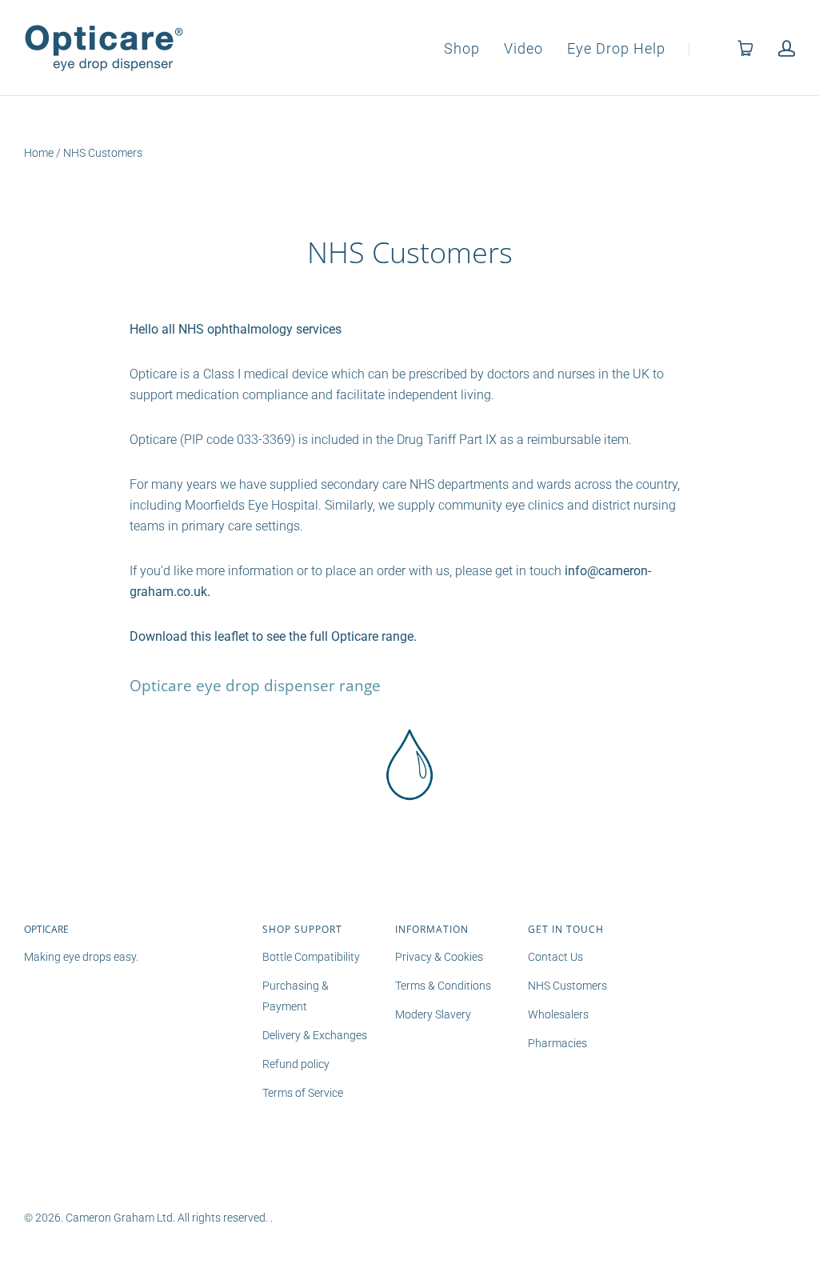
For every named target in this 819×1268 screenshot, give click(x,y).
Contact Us (555, 956)
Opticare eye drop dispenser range (255, 685)
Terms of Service (302, 1092)
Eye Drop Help (616, 49)
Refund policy (296, 1064)
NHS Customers (567, 985)
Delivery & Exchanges (314, 1035)
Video (523, 49)
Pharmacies (557, 1043)
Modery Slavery (433, 1014)
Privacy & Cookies (439, 956)
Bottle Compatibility (311, 956)
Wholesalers (558, 1014)
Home (39, 152)
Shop (462, 49)
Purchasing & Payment (295, 996)
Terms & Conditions (443, 985)
